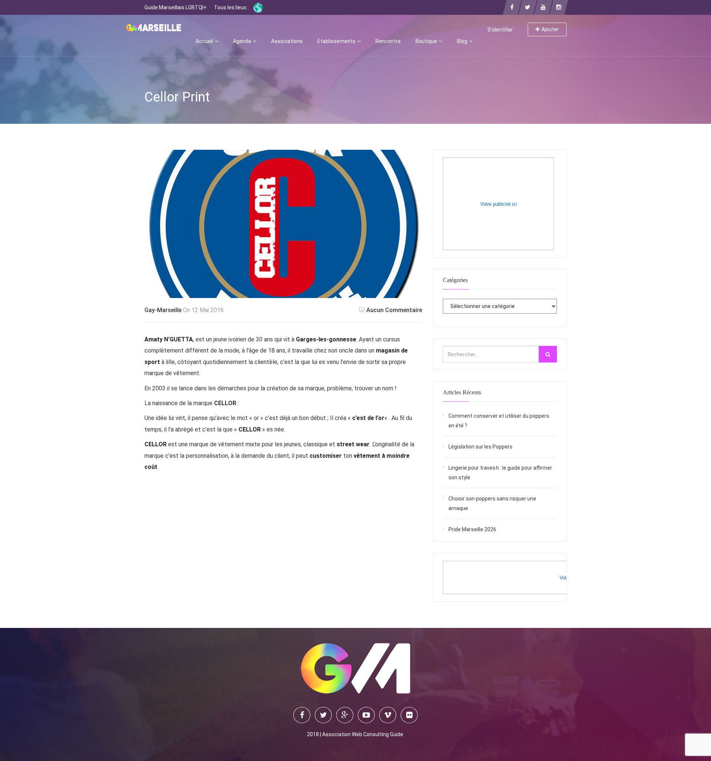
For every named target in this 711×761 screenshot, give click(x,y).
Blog (462, 41)
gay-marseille (162, 310)
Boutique (426, 41)
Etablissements (337, 41)
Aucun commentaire (394, 310)
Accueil (205, 41)
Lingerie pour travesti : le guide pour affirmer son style (500, 472)
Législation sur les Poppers (480, 447)
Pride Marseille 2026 (472, 529)
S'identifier (500, 30)
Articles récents (462, 392)
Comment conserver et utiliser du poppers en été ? (498, 421)
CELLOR (225, 403)
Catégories (455, 280)
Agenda (242, 41)
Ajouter (550, 29)
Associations (287, 41)
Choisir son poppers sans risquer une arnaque (492, 503)
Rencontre (388, 41)
